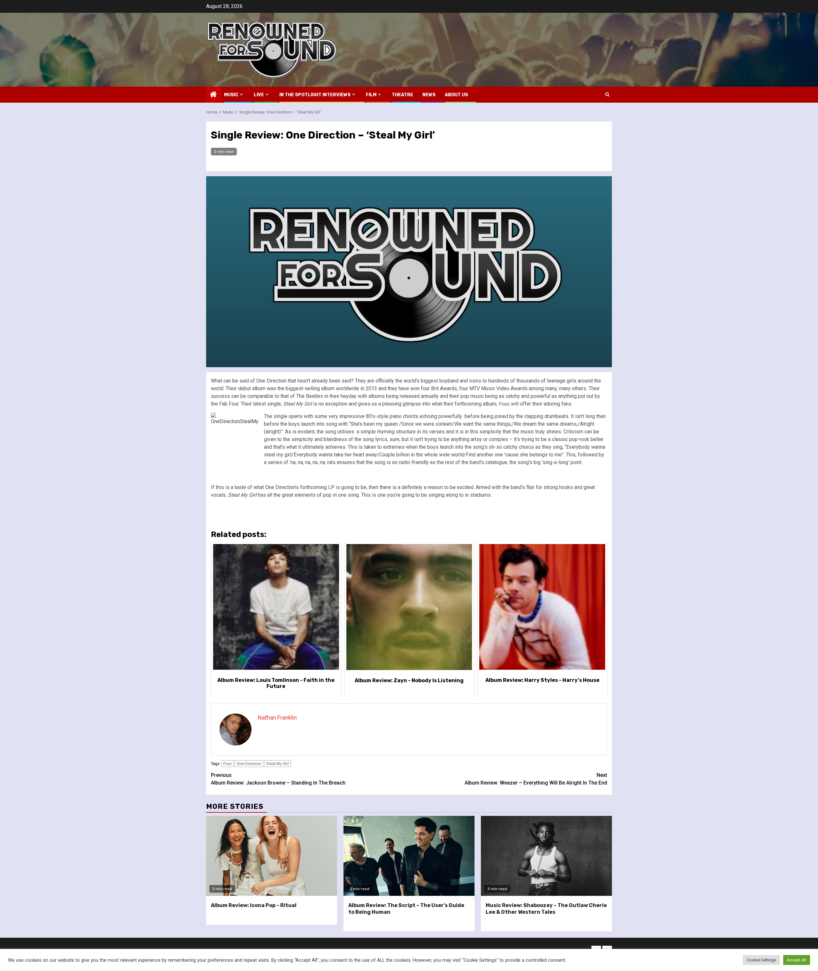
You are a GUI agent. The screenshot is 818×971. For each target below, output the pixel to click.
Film (371, 95)
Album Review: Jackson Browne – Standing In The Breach (278, 779)
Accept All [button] (796, 960)
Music (231, 95)
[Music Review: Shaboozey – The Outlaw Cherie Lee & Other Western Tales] (546, 856)
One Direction (248, 763)
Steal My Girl (277, 763)
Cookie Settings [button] (761, 960)
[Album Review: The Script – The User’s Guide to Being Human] (409, 856)
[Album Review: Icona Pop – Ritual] (271, 856)
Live (259, 95)
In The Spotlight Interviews (315, 95)
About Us (456, 95)
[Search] (607, 94)
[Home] (213, 95)
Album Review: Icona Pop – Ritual (254, 905)
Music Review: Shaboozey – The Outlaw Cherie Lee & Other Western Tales (546, 908)
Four (227, 763)
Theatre (402, 95)
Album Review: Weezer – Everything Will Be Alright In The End (536, 779)
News (429, 95)
